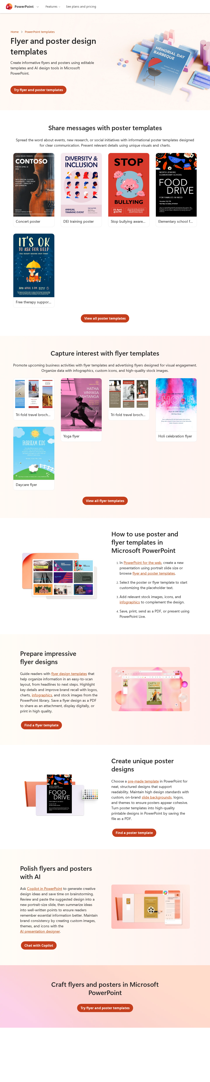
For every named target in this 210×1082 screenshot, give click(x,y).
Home (15, 32)
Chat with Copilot (38, 945)
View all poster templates (105, 318)
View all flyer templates (105, 501)
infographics (130, 602)
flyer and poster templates (153, 573)
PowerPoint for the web (142, 562)
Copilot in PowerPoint (44, 888)
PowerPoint (24, 6)
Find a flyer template (41, 725)
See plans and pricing (81, 6)
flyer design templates (69, 673)
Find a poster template (134, 832)
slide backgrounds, (157, 797)
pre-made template (143, 781)
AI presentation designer (40, 931)
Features (51, 6)
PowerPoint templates (40, 32)
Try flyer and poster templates (38, 90)
